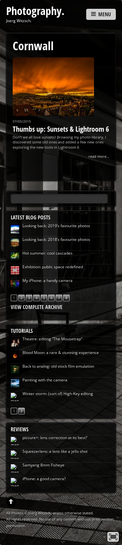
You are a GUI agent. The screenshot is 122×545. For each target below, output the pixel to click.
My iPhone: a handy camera (47, 280)
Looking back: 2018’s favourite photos (56, 239)
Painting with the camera (44, 380)
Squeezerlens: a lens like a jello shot (55, 451)
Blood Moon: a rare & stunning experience (60, 352)
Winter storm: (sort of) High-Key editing (57, 393)
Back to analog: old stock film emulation (58, 366)
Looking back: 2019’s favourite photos (56, 225)
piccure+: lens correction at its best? (54, 437)
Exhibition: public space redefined (52, 267)
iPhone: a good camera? (44, 478)
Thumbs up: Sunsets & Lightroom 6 (61, 129)
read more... (98, 156)
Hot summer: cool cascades (47, 253)
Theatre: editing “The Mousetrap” (52, 339)
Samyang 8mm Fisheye (43, 465)
